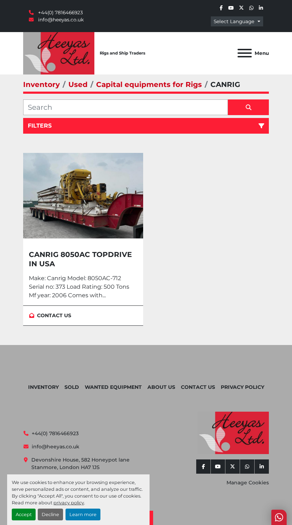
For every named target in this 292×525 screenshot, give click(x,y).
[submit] (248, 107)
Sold (71, 387)
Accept (24, 514)
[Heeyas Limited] (233, 432)
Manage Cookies (247, 482)
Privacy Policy (242, 387)
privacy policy (68, 502)
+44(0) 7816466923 (60, 12)
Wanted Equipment (113, 387)
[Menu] (245, 53)
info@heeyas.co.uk (60, 19)
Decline (50, 514)
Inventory (43, 387)
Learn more (83, 514)
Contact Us (198, 387)
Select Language (234, 21)
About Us (161, 387)
